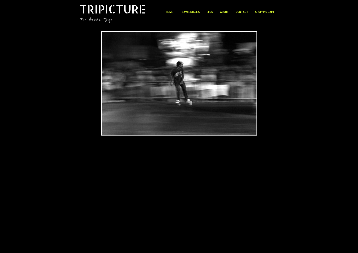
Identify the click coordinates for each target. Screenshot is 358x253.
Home (169, 11)
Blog (210, 11)
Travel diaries (190, 11)
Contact (242, 11)
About (224, 11)
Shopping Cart (265, 11)
